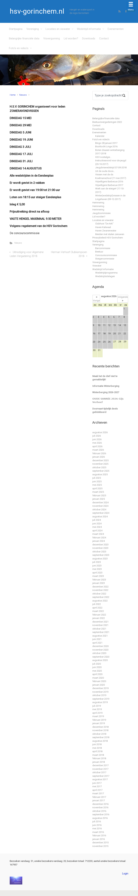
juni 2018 (97, 744)
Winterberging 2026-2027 (105, 392)
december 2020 (100, 646)
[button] (10, 69)
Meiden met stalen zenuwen (109, 234)
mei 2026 (97, 442)
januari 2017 (98, 800)
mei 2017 (97, 786)
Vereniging (32, 29)
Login (125, 873)
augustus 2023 (100, 558)
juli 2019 (96, 706)
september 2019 (100, 698)
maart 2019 (98, 716)
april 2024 (97, 530)
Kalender (99, 136)
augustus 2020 (100, 660)
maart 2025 (98, 492)
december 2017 (100, 765)
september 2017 (100, 776)
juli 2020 (96, 663)
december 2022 (100, 586)
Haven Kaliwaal (103, 227)
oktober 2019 (99, 695)
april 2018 (97, 751)
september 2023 (100, 555)
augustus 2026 (100, 432)
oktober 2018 (99, 734)
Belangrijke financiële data (24, 38)
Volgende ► (123, 299)
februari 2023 (99, 579)
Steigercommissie (104, 258)
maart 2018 (98, 755)
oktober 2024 (99, 509)
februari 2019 (99, 720)
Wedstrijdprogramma (106, 272)
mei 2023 (97, 569)
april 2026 (97, 446)
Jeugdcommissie (101, 213)
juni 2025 (97, 481)
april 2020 (97, 674)
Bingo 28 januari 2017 (106, 143)
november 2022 (100, 590)
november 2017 (100, 769)
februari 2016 (99, 835)
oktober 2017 (99, 772)
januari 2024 (98, 541)
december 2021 (100, 621)
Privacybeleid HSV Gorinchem (107, 237)
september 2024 (100, 513)
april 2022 (97, 607)
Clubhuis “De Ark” (104, 223)
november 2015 (100, 846)
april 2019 (97, 713)
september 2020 (100, 656)
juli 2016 (96, 821)
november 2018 (100, 730)
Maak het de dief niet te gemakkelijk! (105, 378)
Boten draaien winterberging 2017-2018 (110, 152)
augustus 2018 (100, 741)
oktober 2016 (99, 811)
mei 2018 (97, 748)
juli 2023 (96, 562)
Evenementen (116, 29)
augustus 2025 (100, 474)
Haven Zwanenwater (105, 230)
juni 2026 (97, 439)
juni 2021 (97, 639)
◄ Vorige (96, 299)
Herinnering (98, 202)
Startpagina (15, 29)
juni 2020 (97, 667)
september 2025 (100, 470)
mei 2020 (97, 670)
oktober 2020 (99, 653)
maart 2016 (98, 832)
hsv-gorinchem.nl (37, 11)
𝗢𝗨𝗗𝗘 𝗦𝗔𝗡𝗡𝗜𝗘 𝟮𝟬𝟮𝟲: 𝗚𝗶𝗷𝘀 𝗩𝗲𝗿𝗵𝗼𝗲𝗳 (108, 400)
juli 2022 (96, 604)
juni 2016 (97, 825)
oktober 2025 (99, 467)
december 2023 (100, 544)
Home (12, 95)
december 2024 (100, 502)
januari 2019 (98, 723)
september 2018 (100, 737)
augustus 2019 (100, 702)
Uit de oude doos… (105, 171)
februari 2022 (99, 614)
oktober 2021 (99, 628)
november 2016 (100, 807)
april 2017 (97, 790)
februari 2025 (99, 495)
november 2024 (100, 506)
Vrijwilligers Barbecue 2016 (109, 181)
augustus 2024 (100, 516)
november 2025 (100, 463)
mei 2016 (97, 828)
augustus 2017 (100, 779)
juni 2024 (97, 523)
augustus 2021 (100, 635)
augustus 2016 (100, 818)
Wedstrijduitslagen (105, 276)
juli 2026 (96, 435)
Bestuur (99, 251)
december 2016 (100, 804)
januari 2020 (98, 684)
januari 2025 (98, 499)
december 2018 (100, 727)
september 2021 (100, 632)
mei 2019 (97, 709)
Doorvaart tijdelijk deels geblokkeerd (105, 410)
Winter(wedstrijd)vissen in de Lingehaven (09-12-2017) (110, 197)
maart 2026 (98, 449)
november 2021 (100, 625)
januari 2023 (98, 583)
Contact (104, 38)
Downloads (88, 38)
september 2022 (100, 597)
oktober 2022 (99, 593)
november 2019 (100, 691)
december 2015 (100, 842)
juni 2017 (97, 783)
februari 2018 (99, 758)
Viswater (96, 265)
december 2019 (100, 688)
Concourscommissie (106, 255)
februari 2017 (99, 797)
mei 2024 (97, 527)
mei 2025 (97, 485)
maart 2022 (98, 611)
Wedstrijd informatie (89, 29)
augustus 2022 (100, 600)
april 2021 (97, 642)
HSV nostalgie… (103, 157)
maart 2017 (98, 793)
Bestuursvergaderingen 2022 (107, 122)
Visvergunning (51, 38)
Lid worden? (71, 38)
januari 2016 (98, 839)
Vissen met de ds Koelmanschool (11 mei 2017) (110, 176)
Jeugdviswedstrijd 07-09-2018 (110, 167)
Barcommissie (102, 248)
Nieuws (23, 95)
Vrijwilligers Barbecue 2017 (109, 185)
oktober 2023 (99, 551)
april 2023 (97, 572)
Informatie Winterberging (105, 386)
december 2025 (100, 460)
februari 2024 (99, 537)
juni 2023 (97, 565)
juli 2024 (96, 520)
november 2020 (100, 649)
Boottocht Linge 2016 (106, 146)
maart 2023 (98, 576)
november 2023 (100, 548)
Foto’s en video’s (18, 48)
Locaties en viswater (58, 29)
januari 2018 (98, 762)
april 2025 (97, 488)
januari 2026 (98, 456)
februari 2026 (99, 453)
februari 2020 (99, 681)
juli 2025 (96, 478)
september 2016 (100, 814)
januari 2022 (98, 618)
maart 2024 (98, 534)
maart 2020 (98, 677)
